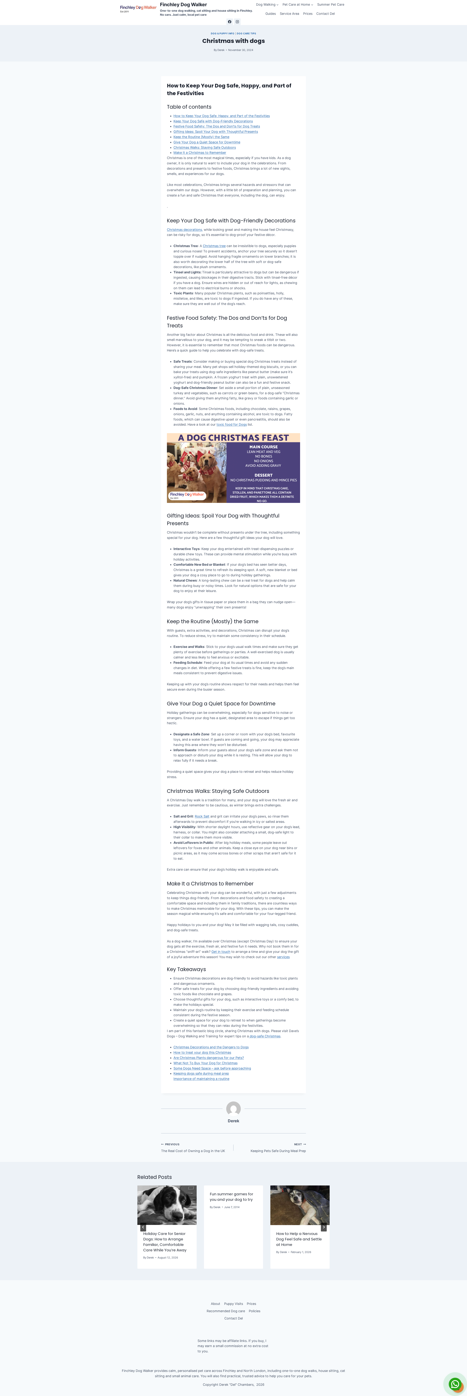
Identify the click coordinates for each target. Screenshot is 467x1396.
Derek (233, 1120)
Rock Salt (202, 816)
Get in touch (220, 952)
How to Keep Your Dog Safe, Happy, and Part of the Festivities (221, 116)
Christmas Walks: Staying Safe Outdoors (204, 147)
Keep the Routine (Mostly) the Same (201, 137)
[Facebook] (229, 21)
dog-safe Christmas (264, 1036)
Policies (254, 1311)
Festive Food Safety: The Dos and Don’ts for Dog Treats (216, 126)
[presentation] (167, 1205)
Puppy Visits (233, 1304)
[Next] (324, 1227)
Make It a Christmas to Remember (199, 152)
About (215, 1304)
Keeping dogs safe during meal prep (201, 1073)
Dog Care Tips (246, 33)
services (283, 957)
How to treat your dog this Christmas (202, 1052)
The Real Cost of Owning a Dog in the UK (193, 1148)
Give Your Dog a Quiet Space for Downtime (206, 142)
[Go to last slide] (143, 1227)
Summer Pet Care (330, 4)
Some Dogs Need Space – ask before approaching (212, 1068)
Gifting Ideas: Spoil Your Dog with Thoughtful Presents (215, 131)
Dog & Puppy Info (222, 33)
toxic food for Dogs (232, 424)
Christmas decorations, (185, 230)
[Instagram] (237, 21)
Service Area (289, 14)
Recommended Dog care (226, 1311)
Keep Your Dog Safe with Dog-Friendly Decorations (213, 121)
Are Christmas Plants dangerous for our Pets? (208, 1058)
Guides (270, 14)
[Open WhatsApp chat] (455, 1384)
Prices (307, 14)
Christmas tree (214, 246)
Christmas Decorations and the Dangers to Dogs (211, 1047)
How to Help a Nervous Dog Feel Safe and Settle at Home (299, 1239)
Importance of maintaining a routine (201, 1079)
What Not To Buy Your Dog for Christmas (205, 1063)
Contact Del (325, 14)
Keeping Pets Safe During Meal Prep (278, 1148)
